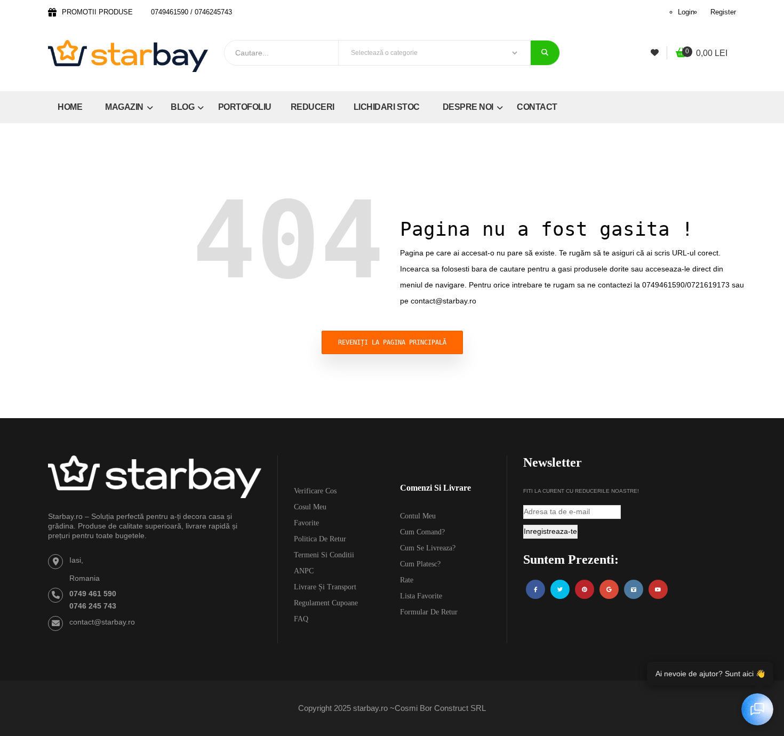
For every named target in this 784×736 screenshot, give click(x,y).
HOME (70, 106)
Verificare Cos (315, 491)
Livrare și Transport (325, 587)
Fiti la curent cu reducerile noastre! (581, 491)
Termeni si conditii (324, 555)
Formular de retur (429, 612)
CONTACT (537, 106)
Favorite (306, 523)
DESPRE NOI (469, 106)
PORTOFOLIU (244, 106)
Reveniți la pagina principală (392, 342)
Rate (406, 580)
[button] (701, 54)
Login (686, 12)
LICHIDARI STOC (387, 106)
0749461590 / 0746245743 (191, 12)
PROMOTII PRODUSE (97, 12)
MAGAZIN (125, 106)
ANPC (304, 571)
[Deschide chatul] (757, 709)
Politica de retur (320, 539)
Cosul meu (310, 507)
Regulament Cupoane (326, 603)
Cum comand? (422, 532)
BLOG (183, 106)
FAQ (301, 619)
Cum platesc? (420, 564)
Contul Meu (418, 516)
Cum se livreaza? (427, 548)
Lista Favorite (421, 596)
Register (723, 12)
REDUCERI (312, 106)
